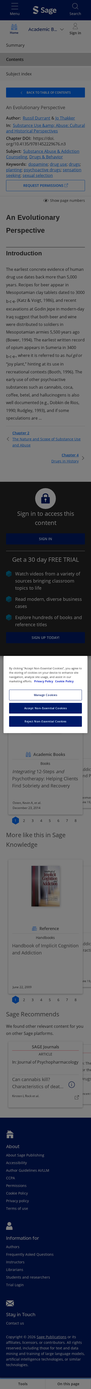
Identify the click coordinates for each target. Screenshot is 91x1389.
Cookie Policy (64, 681)
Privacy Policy (44, 681)
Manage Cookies (45, 695)
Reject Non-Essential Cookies (45, 721)
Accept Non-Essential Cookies (45, 708)
